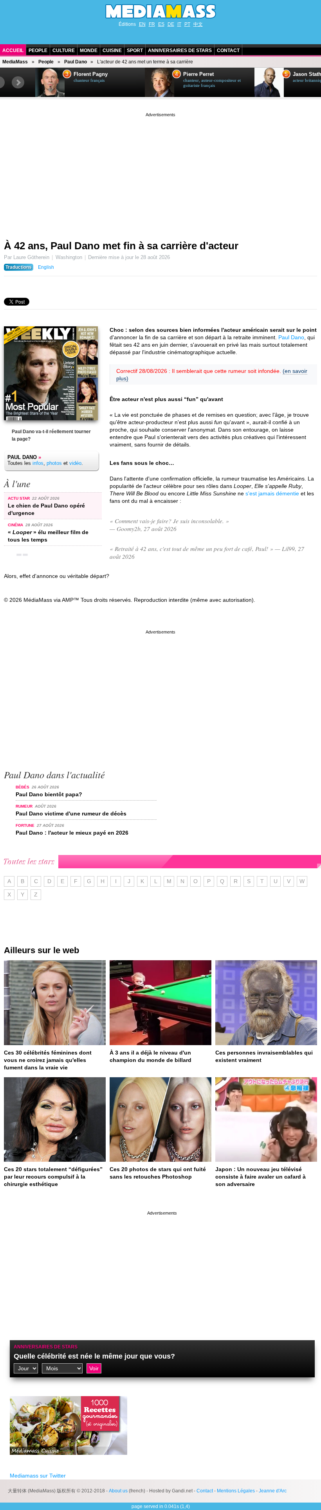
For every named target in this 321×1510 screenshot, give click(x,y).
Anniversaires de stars (180, 50)
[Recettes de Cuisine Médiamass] (68, 1461)
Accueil (12, 50)
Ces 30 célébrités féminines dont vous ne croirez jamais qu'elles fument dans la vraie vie (48, 1060)
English (46, 267)
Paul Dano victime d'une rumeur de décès (71, 813)
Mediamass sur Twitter (38, 1475)
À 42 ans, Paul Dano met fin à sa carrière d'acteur (121, 246)
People (38, 50)
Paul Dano (75, 62)
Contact (228, 50)
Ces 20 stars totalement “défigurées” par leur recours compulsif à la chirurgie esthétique (53, 1176)
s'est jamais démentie (272, 493)
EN (142, 24)
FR (152, 24)
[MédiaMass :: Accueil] (160, 11)
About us (118, 1491)
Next (18, 82)
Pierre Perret (198, 74)
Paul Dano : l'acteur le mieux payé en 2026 (72, 833)
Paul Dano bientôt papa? (49, 794)
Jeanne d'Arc (273, 1491)
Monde (88, 50)
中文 (198, 24)
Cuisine (112, 50)
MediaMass (15, 62)
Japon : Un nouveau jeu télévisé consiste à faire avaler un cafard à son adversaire (260, 1176)
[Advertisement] (160, 173)
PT (187, 24)
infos (37, 463)
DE (171, 24)
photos (54, 463)
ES (161, 24)
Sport (135, 50)
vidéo (75, 463)
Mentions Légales (236, 1491)
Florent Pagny (91, 74)
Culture (63, 50)
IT (179, 24)
